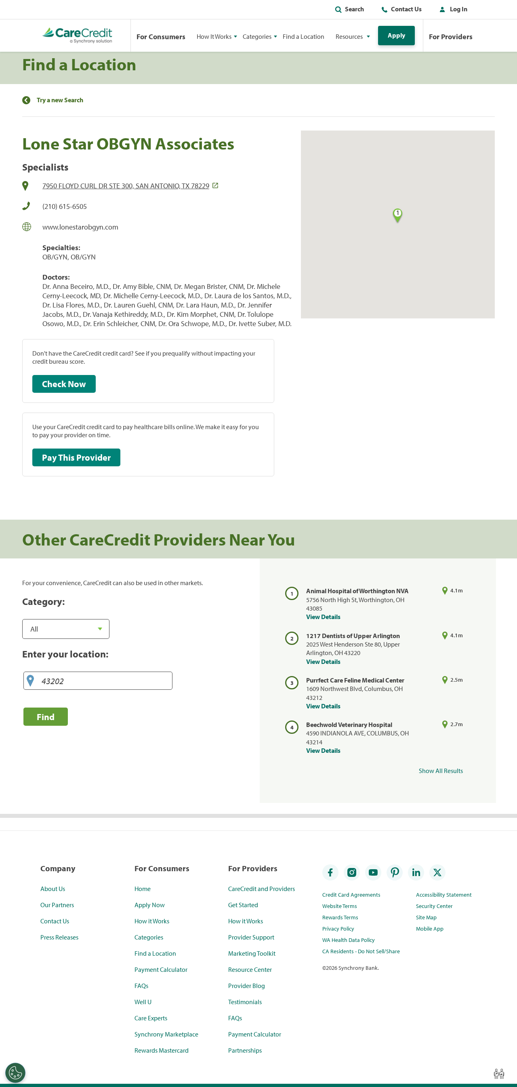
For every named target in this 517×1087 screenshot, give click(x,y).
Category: (43, 601)
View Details (323, 617)
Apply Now (150, 905)
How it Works (152, 921)
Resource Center (250, 969)
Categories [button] (257, 36)
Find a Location (303, 36)
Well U (143, 1002)
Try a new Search (60, 100)
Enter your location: (65, 654)
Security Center (434, 906)
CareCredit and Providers (261, 889)
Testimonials (245, 1002)
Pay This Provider (76, 457)
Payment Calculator (161, 969)
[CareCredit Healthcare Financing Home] (77, 35)
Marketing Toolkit (251, 953)
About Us (52, 889)
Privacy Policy (338, 928)
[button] (451, 10)
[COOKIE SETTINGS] (15, 1073)
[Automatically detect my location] (30, 681)
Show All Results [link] (441, 771)
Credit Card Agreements (351, 894)
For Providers (451, 36)
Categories (149, 937)
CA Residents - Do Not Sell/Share (361, 951)
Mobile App (429, 928)
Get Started (243, 905)
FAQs (141, 986)
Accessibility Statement (444, 894)
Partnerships (245, 1050)
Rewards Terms (340, 917)
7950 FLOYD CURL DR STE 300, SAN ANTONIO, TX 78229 (125, 185)
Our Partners (57, 905)
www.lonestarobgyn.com (80, 227)
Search (354, 9)
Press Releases (59, 937)
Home (143, 889)
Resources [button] (349, 36)
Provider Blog (246, 986)
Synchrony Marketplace (166, 1034)
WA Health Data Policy (348, 940)
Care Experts (151, 1018)
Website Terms (339, 906)
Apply (396, 35)
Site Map (426, 917)
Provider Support (251, 937)
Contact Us (406, 9)
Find (46, 717)
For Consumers (161, 36)
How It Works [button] (214, 36)
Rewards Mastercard (162, 1050)
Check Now (64, 384)
